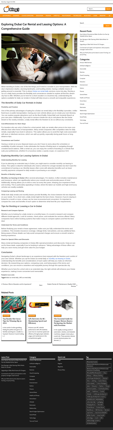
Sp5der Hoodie (91, 415)
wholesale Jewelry (91, 423)
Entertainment (84, 85)
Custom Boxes (102, 381)
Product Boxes (100, 407)
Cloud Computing (27, 15)
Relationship (66, 15)
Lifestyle (56, 15)
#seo (105, 373)
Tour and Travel (84, 123)
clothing (94, 381)
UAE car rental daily (25, 277)
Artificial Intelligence (85, 65)
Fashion (48, 15)
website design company (93, 420)
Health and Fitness (85, 97)
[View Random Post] (109, 15)
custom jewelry (91, 383)
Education (39, 15)
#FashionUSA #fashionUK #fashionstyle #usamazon (97, 365)
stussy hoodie (100, 415)
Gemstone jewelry (91, 388)
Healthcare (95, 391)
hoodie (102, 391)
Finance (82, 91)
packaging (100, 402)
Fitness (107, 386)
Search (82, 23)
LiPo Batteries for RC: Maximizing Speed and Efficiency (37, 321)
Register (102, 15)
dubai (88, 386)
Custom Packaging (101, 383)
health (88, 391)
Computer (82, 78)
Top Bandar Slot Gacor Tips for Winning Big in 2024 (12, 321)
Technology (77, 15)
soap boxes (90, 412)
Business (16, 15)
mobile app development (100, 394)
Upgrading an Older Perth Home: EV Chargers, (92, 44)
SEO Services (99, 410)
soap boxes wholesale (100, 412)
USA (101, 418)
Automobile (7, 15)
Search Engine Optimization (87, 113)
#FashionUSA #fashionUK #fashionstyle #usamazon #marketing (97, 369)
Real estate (83, 107)
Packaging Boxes (91, 404)
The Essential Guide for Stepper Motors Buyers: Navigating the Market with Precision (63, 322)
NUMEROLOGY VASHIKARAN (95, 399)
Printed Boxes (90, 407)
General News (83, 94)
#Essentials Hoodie (92, 362)
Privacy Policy (61, 370)
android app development (94, 378)
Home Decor (83, 101)
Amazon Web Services (86, 62)
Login (95, 15)
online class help (91, 402)
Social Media (83, 117)
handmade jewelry (103, 388)
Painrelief (100, 404)
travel (96, 418)
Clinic (88, 381)
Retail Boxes (90, 410)
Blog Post (87, 15)
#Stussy (89, 375)
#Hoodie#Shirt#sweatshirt (94, 373)
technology (90, 418)
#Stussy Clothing (97, 375)
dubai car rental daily (12, 277)
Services (107, 410)
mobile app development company (96, 396)
